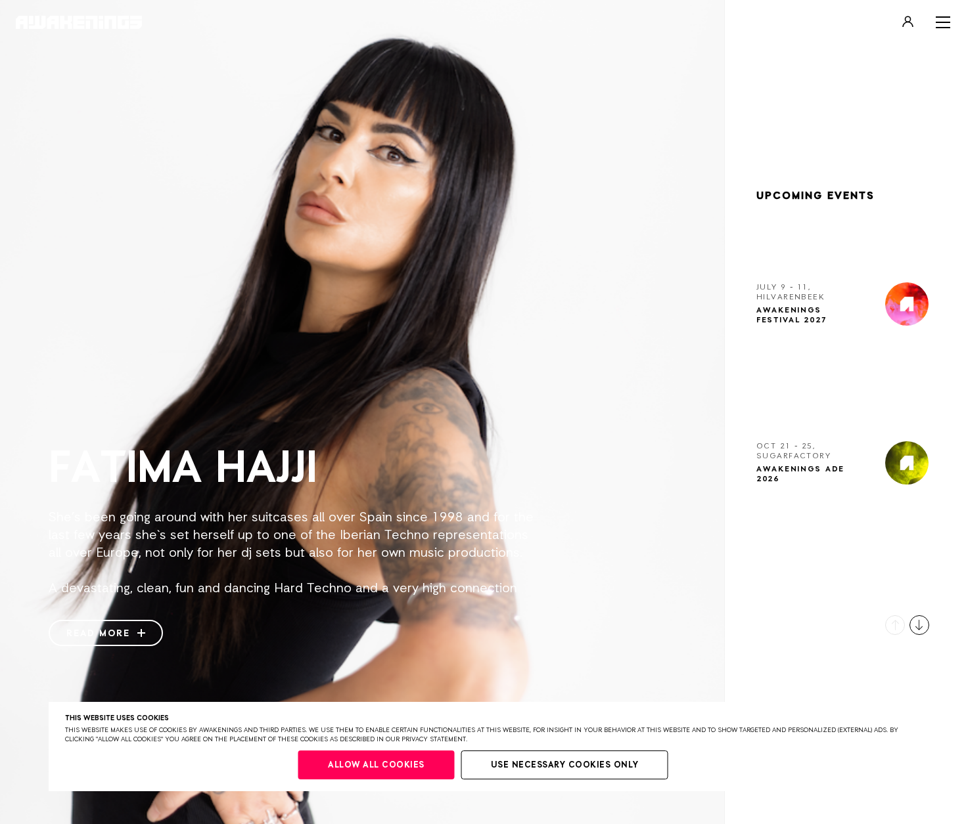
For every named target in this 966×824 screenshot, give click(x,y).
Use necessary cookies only (565, 765)
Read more (100, 633)
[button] (895, 625)
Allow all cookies (376, 765)
